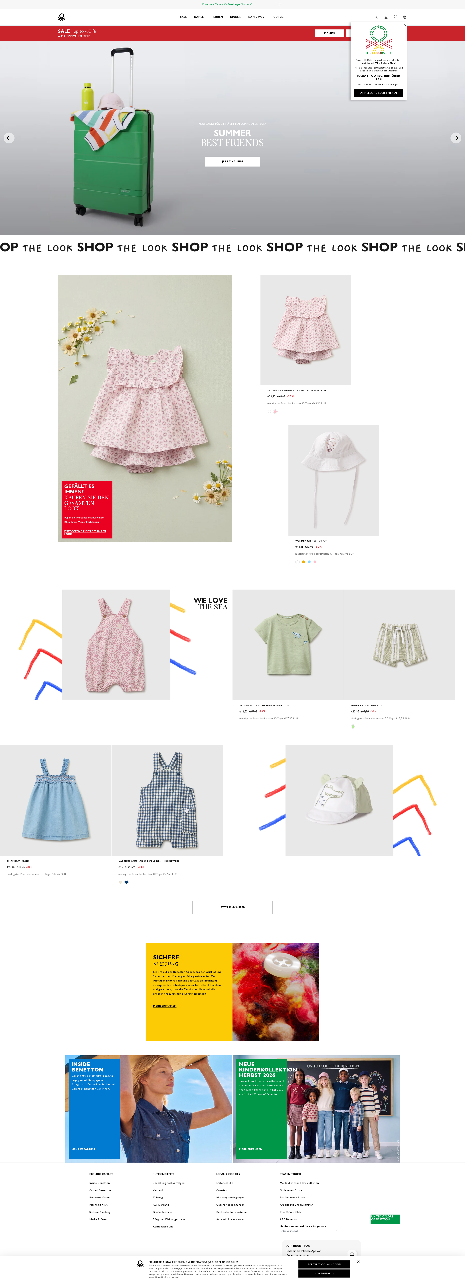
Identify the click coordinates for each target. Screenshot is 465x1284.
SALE (183, 17)
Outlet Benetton (100, 1190)
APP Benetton (289, 1219)
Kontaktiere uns (163, 1226)
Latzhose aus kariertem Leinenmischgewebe (148, 861)
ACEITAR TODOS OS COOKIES (324, 1264)
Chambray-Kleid (18, 861)
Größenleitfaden (163, 1212)
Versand (158, 1190)
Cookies (221, 1190)
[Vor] (280, 4)
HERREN (217, 17)
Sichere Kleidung (99, 1212)
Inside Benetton (99, 1183)
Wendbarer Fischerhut (311, 540)
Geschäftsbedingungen (230, 1204)
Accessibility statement (231, 1219)
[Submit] (336, 1230)
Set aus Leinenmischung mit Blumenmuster (297, 390)
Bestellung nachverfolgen (169, 1183)
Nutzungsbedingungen (230, 1197)
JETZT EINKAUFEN (232, 907)
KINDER (235, 17)
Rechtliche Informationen (232, 1212)
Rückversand (161, 1204)
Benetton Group (99, 1197)
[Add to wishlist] (266, 279)
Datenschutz (224, 1183)
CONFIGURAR (323, 1273)
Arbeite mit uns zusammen (296, 1204)
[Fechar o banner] (358, 1261)
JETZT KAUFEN (232, 161)
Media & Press (98, 1219)
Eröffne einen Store (292, 1197)
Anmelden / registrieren (378, 93)
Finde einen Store (291, 1190)
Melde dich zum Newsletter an (299, 1183)
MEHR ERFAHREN (165, 1005)
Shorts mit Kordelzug (366, 705)
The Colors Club (290, 1212)
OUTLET (279, 17)
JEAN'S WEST (257, 17)
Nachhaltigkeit (98, 1204)
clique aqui (174, 1277)
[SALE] (232, 33)
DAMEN (199, 17)
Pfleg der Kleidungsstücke (169, 1219)
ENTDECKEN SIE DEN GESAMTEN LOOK (85, 533)
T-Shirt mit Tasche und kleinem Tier (264, 705)
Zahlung (158, 1197)
